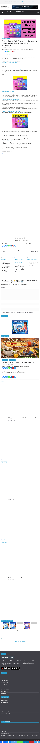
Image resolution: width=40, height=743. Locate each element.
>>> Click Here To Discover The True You (9, 140)
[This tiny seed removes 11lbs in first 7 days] (4, 578)
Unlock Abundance (4, 691)
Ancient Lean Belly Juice (5, 711)
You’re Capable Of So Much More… (8, 91)
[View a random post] (38, 12)
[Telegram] (15, 51)
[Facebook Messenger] (5, 51)
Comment (3, 287)
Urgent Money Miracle (5, 689)
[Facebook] (3, 51)
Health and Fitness (10, 11)
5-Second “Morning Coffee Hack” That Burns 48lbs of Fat (25, 1)
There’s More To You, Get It (7, 129)
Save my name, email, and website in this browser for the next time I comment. (17, 312)
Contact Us (3, 726)
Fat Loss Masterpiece (4, 702)
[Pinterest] (13, 51)
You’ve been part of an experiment (33, 262)
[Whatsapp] (9, 51)
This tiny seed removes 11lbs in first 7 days (15, 577)
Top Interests (19, 14)
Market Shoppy (10, 47)
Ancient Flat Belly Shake (5, 718)
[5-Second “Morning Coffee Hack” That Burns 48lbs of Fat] (20, 348)
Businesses (26, 14)
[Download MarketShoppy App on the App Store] (15, 668)
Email (2, 307)
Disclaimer (3, 729)
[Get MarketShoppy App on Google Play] (5, 668)
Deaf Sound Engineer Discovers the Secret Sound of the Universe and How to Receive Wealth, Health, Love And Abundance (6, 266)
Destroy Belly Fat (4, 704)
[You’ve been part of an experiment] (33, 258)
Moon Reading (3, 678)
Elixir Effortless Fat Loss (5, 715)
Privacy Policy (3, 731)
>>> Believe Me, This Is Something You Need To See (11, 111)
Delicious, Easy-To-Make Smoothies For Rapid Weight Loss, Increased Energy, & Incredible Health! (22, 418)
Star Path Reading (4, 686)
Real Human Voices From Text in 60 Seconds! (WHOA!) (31, 251)
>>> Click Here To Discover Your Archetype (9, 62)
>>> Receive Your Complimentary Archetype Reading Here (12, 69)
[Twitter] (7, 51)
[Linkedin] (11, 51)
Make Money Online (11, 14)
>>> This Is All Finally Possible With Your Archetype (11, 146)
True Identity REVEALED (6, 54)
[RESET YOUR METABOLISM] (4, 498)
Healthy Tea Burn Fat (4, 706)
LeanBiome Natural (4, 709)
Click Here (23, 735)
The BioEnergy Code (4, 680)
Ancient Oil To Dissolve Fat (5, 713)
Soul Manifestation (4, 684)
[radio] (16, 238)
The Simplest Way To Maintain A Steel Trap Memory (10, 251)
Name (2, 301)
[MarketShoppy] (2, 12)
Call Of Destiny (3, 693)
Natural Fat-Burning (4, 700)
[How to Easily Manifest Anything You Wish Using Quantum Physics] (20, 258)
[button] (22, 14)
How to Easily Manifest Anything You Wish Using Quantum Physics (19, 267)
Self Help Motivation (20, 11)
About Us (2, 724)
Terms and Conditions (5, 733)
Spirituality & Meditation (5, 38)
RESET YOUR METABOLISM (13, 497)
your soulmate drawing (5, 682)
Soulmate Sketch (4, 675)
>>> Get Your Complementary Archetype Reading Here (11, 99)
